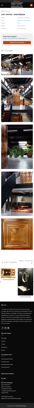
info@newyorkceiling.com (8, 390)
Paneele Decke (5, 361)
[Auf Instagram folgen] (5, 328)
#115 (18, 23)
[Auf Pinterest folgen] (8, 328)
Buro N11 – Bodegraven (10, 262)
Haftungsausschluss (7, 396)
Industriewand (5, 367)
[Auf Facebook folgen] (2, 328)
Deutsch (15, 1)
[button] (2, 5)
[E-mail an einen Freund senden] (8, 50)
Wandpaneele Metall (7, 359)
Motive (3, 350)
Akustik (3, 341)
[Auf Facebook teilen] (4, 50)
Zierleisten (4, 347)
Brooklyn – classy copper (23, 20)
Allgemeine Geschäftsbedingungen (11, 398)
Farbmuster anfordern (17, 42)
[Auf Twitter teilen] (6, 50)
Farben (3, 344)
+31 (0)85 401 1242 (6, 388)
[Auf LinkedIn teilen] (11, 50)
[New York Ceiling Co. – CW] (17, 5)
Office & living (5, 11)
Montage (3, 338)
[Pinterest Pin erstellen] (10, 50)
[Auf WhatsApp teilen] (2, 50)
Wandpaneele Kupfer (7, 364)
